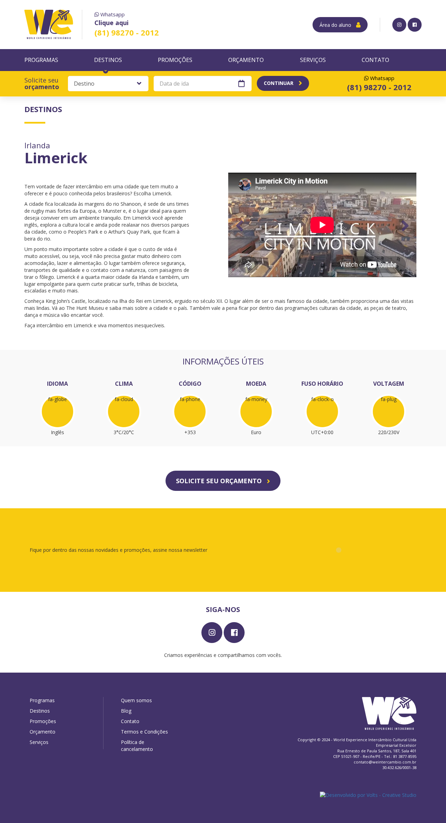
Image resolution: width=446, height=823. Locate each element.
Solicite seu (41, 83)
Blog (126, 710)
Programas (41, 60)
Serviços (313, 60)
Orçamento (246, 60)
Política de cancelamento (137, 745)
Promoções (175, 60)
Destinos (108, 60)
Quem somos (136, 700)
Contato (375, 60)
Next (405, 225)
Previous (239, 225)
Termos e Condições (144, 731)
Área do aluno (336, 25)
